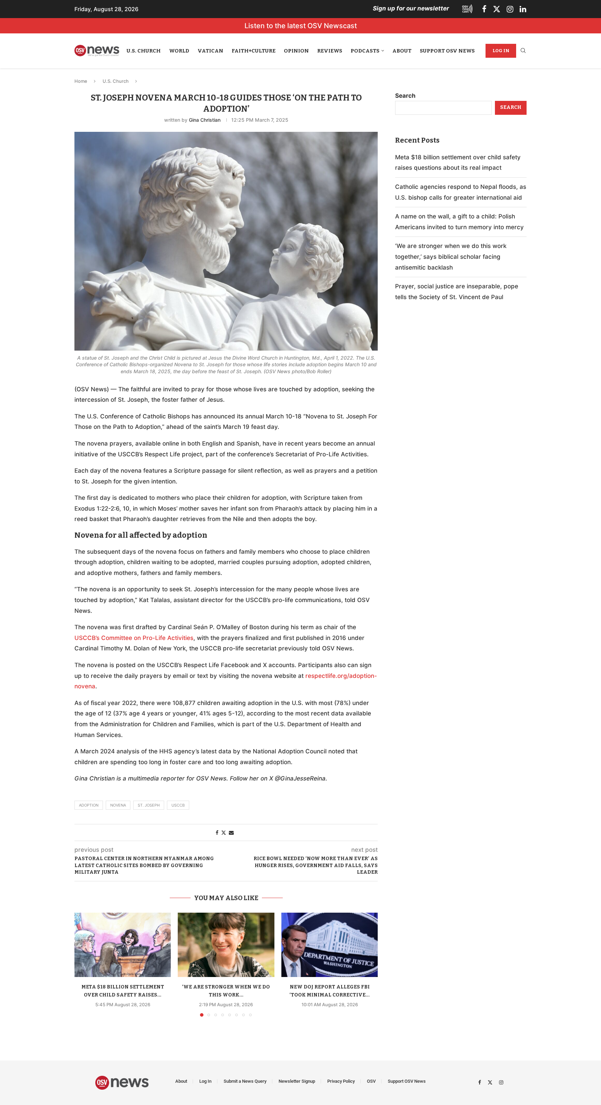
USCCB (178, 805)
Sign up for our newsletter (411, 8)
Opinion (296, 51)
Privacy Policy (341, 1081)
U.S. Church (144, 51)
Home (80, 81)
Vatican (210, 51)
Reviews (329, 51)
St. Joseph (149, 805)
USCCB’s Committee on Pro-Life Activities (133, 637)
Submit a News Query (245, 1081)
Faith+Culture (253, 51)
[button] (84, 964)
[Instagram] (510, 9)
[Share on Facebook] (217, 832)
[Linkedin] (523, 9)
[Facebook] (484, 9)
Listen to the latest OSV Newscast (301, 26)
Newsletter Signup (297, 1081)
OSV (371, 1081)
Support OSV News (447, 51)
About (401, 51)
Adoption (88, 805)
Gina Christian (205, 120)
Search (405, 95)
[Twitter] (496, 9)
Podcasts (365, 51)
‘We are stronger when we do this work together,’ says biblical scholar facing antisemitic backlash (450, 256)
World (179, 51)
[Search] (523, 51)
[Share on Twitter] (223, 832)
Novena (118, 805)
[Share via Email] (231, 832)
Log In (500, 50)
